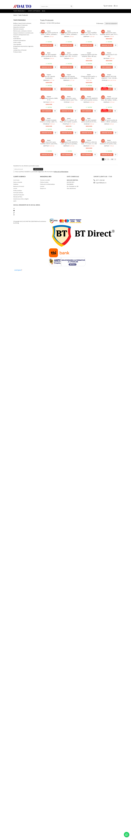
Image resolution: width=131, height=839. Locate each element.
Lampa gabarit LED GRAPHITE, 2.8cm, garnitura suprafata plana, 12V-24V (69, 143)
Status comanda (17, 182)
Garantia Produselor (18, 195)
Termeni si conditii (45, 180)
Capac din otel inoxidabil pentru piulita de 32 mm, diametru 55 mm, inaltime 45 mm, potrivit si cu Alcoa (48, 55)
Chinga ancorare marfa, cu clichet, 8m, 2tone (89, 77)
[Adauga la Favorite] (55, 45)
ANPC (14, 201)
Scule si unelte (17, 42)
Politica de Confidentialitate (61, 171)
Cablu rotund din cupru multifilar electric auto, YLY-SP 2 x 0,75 (109, 33)
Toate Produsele (19, 11)
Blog (43, 11)
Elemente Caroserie (18, 29)
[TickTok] (14, 213)
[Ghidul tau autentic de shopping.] (18, 270)
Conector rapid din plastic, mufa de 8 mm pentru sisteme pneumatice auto (109, 143)
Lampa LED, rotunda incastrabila (49, 77)
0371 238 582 (100, 180)
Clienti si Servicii (19, 176)
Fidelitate (15, 184)
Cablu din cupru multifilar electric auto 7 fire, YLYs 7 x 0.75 (89, 33)
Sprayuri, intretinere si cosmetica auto (23, 33)
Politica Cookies (44, 182)
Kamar (49, 31)
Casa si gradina (17, 44)
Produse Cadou (17, 52)
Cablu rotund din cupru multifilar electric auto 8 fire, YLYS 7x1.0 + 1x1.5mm (48, 143)
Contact (42, 186)
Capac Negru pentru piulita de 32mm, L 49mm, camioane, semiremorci (49, 33)
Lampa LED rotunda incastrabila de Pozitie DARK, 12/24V (68, 77)
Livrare (15, 188)
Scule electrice (17, 38)
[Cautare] (71, 6)
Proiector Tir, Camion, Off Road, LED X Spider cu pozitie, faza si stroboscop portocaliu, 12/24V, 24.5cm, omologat (69, 121)
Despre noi (43, 188)
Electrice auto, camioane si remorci (22, 31)
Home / (15, 15)
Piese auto (16, 36)
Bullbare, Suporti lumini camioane (22, 23)
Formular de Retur (18, 192)
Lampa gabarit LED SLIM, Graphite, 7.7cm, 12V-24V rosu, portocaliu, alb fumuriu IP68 (109, 77)
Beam (48, 53)
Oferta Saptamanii (34, 11)
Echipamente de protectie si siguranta (23, 46)
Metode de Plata (17, 197)
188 (112, 159)
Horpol (89, 53)
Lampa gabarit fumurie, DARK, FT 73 (49, 99)
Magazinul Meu (45, 176)
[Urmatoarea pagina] (115, 159)
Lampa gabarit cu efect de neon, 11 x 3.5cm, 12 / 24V (89, 143)
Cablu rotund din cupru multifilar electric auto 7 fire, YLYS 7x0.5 (68, 99)
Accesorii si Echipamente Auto (21, 35)
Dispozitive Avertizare (19, 27)
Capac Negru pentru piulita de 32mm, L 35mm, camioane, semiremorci (69, 33)
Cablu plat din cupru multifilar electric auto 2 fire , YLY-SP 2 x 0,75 (69, 55)
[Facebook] (14, 208)
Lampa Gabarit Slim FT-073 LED (109, 55)
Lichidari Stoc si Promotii (19, 50)
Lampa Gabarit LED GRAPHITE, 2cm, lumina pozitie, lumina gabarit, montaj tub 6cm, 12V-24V (89, 99)
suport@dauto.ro (101, 183)
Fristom (109, 53)
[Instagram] (14, 215)
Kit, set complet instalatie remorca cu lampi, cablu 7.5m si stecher (49, 121)
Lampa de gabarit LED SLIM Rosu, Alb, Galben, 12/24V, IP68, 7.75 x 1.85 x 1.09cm (109, 99)
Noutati (15, 48)
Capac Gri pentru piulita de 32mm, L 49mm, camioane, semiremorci (109, 121)
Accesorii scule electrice (19, 40)
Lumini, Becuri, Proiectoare (20, 25)
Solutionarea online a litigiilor (21, 199)
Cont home (16, 180)
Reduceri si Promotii (18, 186)
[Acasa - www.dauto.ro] (22, 6)
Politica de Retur (17, 190)
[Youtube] (14, 210)
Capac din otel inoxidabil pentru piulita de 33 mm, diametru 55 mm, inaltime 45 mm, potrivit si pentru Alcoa (89, 121)
